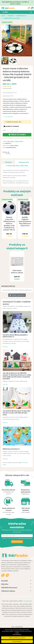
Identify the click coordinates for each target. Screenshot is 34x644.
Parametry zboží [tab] (24, 162)
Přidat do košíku (17, 135)
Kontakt (4, 580)
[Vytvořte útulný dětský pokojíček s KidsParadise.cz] (17, 322)
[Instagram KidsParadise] (7, 575)
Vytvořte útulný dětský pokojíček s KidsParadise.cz (15, 336)
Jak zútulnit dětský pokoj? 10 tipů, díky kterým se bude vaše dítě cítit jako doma (16, 413)
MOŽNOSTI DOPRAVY (11, 126)
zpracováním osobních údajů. (24, 538)
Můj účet (4, 584)
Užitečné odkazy (8, 591)
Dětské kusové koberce (11, 449)
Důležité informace (9, 587)
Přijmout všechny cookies (17, 638)
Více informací (17, 634)
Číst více (5, 346)
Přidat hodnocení (17, 295)
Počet (4, 130)
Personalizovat (17, 641)
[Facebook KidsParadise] (3, 575)
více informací (28, 601)
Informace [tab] (8, 162)
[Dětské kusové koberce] (17, 436)
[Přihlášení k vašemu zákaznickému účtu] (29, 8)
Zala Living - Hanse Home (15, 141)
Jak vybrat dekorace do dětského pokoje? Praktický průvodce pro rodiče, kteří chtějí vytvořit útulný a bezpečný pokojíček (17, 376)
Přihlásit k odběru (17, 541)
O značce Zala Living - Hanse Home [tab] (17, 165)
